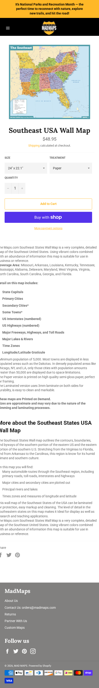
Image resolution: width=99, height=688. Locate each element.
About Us (11, 601)
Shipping (34, 145)
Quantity (11, 177)
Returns (10, 614)
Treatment (57, 157)
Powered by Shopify (40, 665)
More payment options (48, 228)
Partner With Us (16, 621)
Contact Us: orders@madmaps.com (30, 607)
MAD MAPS (20, 665)
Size (7, 157)
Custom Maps (15, 627)
